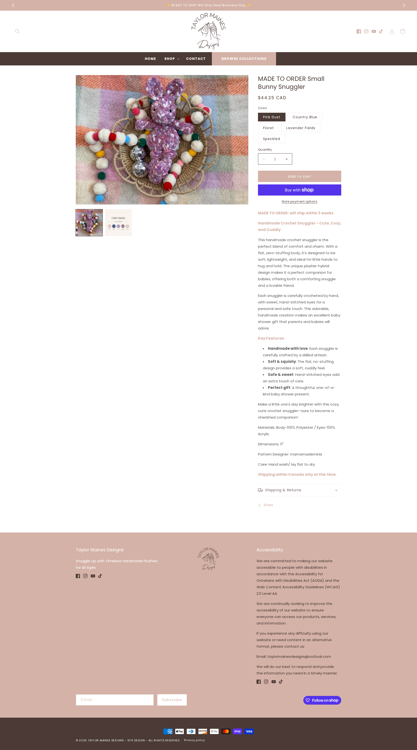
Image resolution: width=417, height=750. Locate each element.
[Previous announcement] (13, 5)
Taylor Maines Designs (106, 740)
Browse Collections (244, 58)
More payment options (299, 201)
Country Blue (305, 117)
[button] (17, 31)
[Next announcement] (404, 5)
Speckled (271, 138)
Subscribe (172, 699)
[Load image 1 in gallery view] (89, 222)
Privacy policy (194, 740)
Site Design (136, 740)
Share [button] (268, 505)
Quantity (265, 149)
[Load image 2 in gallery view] (118, 222)
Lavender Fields (300, 128)
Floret (268, 128)
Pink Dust (271, 117)
